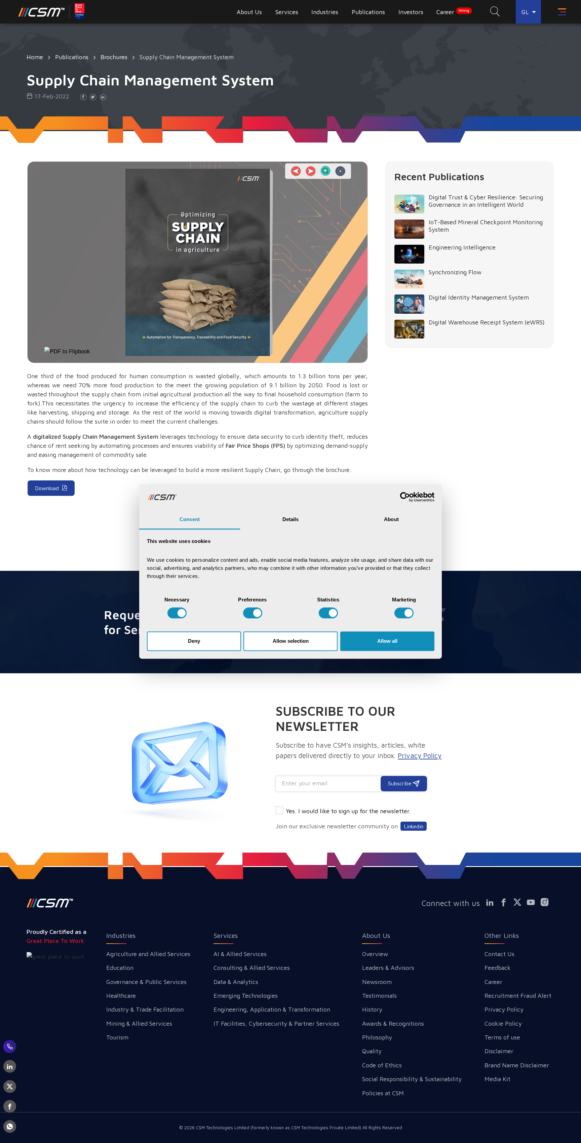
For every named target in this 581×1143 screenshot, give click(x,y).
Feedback (498, 967)
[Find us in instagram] (548, 902)
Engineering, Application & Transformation (272, 1009)
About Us (376, 935)
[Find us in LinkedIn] (493, 902)
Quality (372, 1051)
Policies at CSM (383, 1093)
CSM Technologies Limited (223, 1127)
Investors (410, 11)
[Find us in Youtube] (534, 902)
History (372, 1009)
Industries (120, 935)
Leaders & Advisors (388, 967)
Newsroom (377, 981)
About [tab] (391, 519)
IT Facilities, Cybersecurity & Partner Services (276, 1023)
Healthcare (121, 995)
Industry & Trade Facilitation (145, 1009)
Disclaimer (499, 1051)
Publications (71, 57)
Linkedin (413, 826)
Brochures (114, 57)
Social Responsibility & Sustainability (412, 1078)
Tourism (117, 1037)
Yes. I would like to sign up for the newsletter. (348, 811)
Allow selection (291, 641)
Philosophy (377, 1037)
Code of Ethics (382, 1065)
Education (119, 967)
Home (35, 57)
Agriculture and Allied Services (148, 953)
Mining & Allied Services (139, 1023)
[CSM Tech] (50, 903)
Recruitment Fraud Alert (518, 995)
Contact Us (499, 953)
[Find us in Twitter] (520, 902)
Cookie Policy (503, 1023)
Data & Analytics (236, 981)
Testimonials (379, 995)
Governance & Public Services (146, 981)
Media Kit (497, 1078)
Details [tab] (290, 519)
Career (452, 11)
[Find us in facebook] (506, 902)
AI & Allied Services (240, 953)
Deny (194, 641)
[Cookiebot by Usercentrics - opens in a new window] (405, 497)
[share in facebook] (83, 97)
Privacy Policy (504, 1009)
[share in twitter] (93, 97)
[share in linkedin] (103, 97)
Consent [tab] (190, 519)
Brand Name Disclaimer (517, 1065)
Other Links (502, 935)
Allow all (387, 641)
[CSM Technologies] (41, 12)
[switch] (252, 613)
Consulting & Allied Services (252, 967)
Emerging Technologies (246, 995)
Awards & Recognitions (393, 1023)
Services (226, 935)
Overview (375, 953)
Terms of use (502, 1037)
